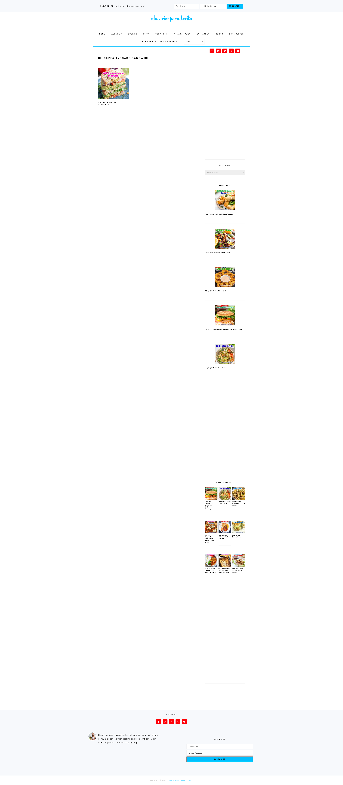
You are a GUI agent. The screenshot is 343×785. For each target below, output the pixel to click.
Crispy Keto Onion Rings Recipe (216, 291)
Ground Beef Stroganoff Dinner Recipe (238, 503)
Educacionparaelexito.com (180, 780)
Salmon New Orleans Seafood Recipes (224, 537)
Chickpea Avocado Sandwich (108, 104)
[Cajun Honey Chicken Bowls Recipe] (225, 239)
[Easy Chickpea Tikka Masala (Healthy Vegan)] (211, 566)
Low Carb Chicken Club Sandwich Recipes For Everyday (224, 329)
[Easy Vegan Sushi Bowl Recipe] (225, 354)
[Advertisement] (225, 111)
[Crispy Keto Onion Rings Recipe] (225, 277)
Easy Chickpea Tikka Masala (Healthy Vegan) (210, 570)
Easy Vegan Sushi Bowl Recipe (215, 368)
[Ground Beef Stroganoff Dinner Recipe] (238, 499)
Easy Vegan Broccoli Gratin (237, 536)
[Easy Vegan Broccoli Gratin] (238, 533)
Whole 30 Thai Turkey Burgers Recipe (237, 570)
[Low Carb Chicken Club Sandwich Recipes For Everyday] (225, 315)
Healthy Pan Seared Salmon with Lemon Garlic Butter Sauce (210, 538)
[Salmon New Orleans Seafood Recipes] (225, 533)
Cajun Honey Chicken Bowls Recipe (217, 252)
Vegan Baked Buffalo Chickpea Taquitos (219, 214)
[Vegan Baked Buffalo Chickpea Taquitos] (225, 200)
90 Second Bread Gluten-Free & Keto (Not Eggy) (224, 570)
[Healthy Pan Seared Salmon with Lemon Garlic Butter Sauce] (211, 533)
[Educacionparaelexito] (171, 26)
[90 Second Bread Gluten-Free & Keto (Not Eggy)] (225, 566)
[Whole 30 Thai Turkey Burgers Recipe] (238, 566)
